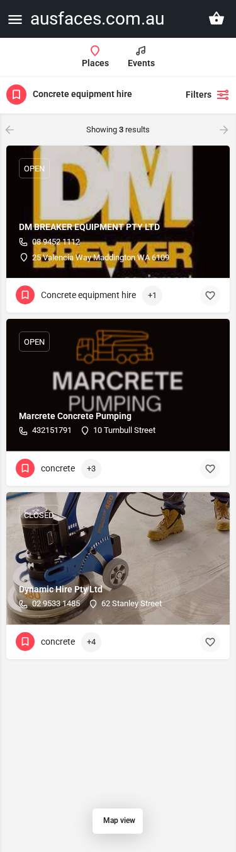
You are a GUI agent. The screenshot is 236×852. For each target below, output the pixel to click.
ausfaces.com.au (97, 18)
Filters (198, 94)
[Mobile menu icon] (15, 19)
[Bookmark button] (210, 295)
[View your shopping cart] (216, 18)
